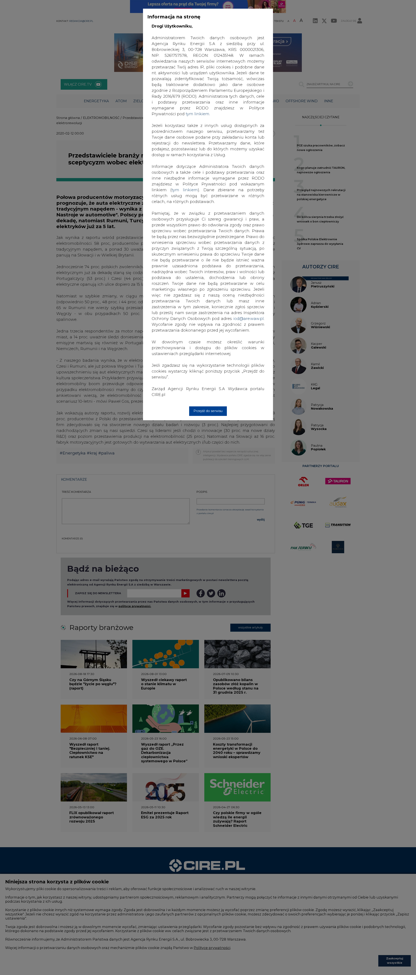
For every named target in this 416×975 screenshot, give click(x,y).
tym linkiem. (198, 114)
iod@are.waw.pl (248, 318)
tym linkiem (185, 190)
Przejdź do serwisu (208, 411)
